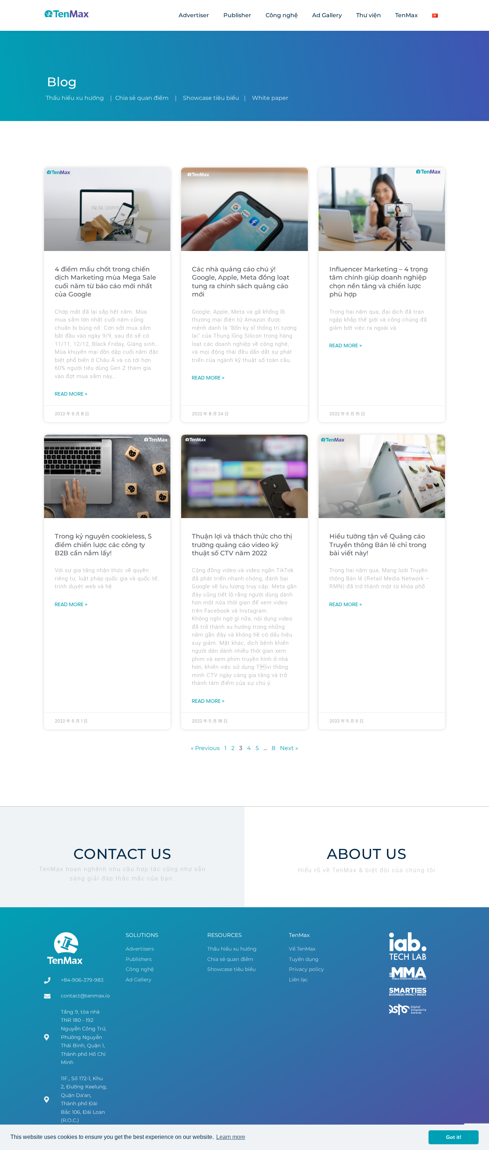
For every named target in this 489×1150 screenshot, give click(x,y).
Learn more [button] (230, 1137)
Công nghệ (282, 15)
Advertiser (194, 15)
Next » (289, 748)
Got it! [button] (453, 1137)
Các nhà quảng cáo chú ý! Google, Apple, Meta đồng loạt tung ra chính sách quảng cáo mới (240, 281)
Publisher (237, 15)
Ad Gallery (327, 15)
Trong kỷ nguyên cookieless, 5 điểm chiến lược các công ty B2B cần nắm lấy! (103, 544)
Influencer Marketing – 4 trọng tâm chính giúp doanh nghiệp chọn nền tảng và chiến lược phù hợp (378, 281)
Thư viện (368, 15)
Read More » (71, 393)
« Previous (205, 748)
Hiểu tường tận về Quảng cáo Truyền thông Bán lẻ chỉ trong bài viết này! (377, 544)
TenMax (406, 15)
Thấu (75, 98)
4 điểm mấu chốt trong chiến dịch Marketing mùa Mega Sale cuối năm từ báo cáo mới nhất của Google (105, 281)
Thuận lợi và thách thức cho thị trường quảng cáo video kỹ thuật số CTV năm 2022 (242, 544)
